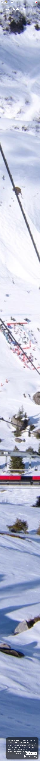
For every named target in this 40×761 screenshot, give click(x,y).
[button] (37, 2)
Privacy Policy (19, 753)
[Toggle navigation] (35, 10)
